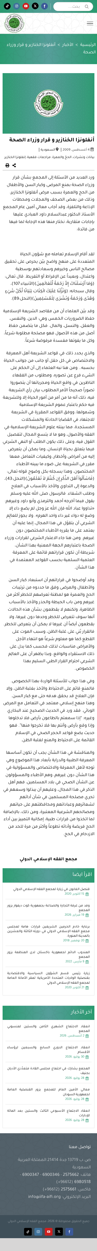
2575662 (71, 1175)
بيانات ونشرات (83, 157)
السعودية (48, 150)
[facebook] (69, 1232)
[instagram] (38, 1232)
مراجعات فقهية (39, 157)
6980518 (82, 1182)
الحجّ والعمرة (61, 157)
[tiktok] (28, 1232)
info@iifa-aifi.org (44, 1197)
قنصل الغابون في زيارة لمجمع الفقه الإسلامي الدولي (51, 889)
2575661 (68, 1189)
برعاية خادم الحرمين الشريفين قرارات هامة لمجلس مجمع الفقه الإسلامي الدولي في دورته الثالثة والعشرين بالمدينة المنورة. (48, 931)
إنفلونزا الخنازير (15, 157)
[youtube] (49, 1232)
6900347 (30, 1175)
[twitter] (59, 1232)
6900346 (51, 1175)
